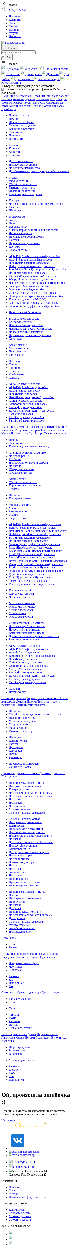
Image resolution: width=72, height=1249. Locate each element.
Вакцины (15, 895)
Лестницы (15, 966)
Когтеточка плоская (21, 593)
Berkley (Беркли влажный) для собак (32, 266)
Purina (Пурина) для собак (25, 407)
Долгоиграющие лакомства (26, 331)
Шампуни (15, 711)
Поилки (32, 701)
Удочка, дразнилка (20, 504)
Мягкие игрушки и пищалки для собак (33, 230)
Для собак (58, 773)
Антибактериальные (22, 928)
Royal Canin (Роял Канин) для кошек (32, 675)
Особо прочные (19, 249)
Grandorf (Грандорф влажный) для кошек (34, 544)
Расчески (14, 207)
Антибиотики (17, 872)
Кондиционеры (18, 740)
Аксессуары (23, 95)
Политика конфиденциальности (29, 1197)
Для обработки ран (21, 855)
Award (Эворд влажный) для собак (30, 259)
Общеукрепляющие (21, 469)
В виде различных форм (24, 963)
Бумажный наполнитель (24, 639)
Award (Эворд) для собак (24, 390)
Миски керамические (22, 1060)
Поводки (14, 135)
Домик (32, 1034)
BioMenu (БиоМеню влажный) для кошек (35, 534)
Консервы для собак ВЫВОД (27, 299)
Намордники (17, 138)
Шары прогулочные (21, 1047)
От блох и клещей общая (24, 818)
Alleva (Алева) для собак (24, 384)
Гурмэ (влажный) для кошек (26, 574)
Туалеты (14, 177)
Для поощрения (19, 456)
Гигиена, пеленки (12, 99)
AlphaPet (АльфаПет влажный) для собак (34, 256)
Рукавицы (15, 757)
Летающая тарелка (20, 233)
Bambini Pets (16, 982)
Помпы (13, 1024)
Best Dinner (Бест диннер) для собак (31, 397)
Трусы (13, 364)
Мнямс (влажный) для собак (26, 289)
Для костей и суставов (23, 164)
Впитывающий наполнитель (27, 626)
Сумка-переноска (20, 766)
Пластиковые (17, 351)
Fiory (12, 986)
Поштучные (9, 776)
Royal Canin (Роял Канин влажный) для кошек (38, 560)
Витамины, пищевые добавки (50, 95)
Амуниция (8, 95)
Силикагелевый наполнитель (27, 622)
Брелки (13, 145)
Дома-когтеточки (19, 597)
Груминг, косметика (37, 99)
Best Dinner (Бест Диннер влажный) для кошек (38, 530)
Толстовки (15, 367)
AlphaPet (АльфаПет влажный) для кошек (35, 524)
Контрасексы (17, 825)
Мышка (13, 514)
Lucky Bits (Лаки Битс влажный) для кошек (36, 550)
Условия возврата (20, 1219)
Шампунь (15, 210)
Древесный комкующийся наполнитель (34, 636)
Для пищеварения (20, 931)
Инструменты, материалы (25, 786)
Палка (13, 223)
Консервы (15, 102)
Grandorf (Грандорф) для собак (28, 403)
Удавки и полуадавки (22, 125)
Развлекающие (18, 511)
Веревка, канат (18, 226)
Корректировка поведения (25, 194)
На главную (8, 1120)
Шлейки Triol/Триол (21, 122)
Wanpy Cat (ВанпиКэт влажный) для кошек (36, 564)
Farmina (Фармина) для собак (27, 420)
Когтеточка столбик (21, 590)
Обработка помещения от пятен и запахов (35, 714)
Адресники (16, 151)
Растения (14, 1021)
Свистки (14, 155)
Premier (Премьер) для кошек (27, 679)
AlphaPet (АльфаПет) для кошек (29, 649)
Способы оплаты (19, 1212)
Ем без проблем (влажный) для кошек (32, 567)
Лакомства (22, 957)
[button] (9, 63)
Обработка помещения (23, 184)
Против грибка (18, 878)
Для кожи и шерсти (21, 161)
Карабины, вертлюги (22, 128)
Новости (14, 1187)
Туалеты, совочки (55, 433)
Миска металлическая (22, 606)
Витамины (8, 698)
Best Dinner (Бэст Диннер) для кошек (32, 655)
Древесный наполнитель (24, 629)
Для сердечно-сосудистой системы (30, 792)
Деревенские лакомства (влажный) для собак (37, 282)
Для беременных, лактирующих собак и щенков (39, 171)
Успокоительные (19, 809)
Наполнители (20, 433)
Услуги (13, 1193)
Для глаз (14, 865)
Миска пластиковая (21, 609)
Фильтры (14, 1014)
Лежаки (61, 430)
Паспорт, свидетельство (31, 704)
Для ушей (15, 868)
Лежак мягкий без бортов (25, 312)
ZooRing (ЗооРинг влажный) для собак (33, 302)
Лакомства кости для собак (26, 325)
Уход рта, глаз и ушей (22, 721)
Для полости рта (19, 858)
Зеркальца (15, 970)
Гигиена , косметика (14, 1034)
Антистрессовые (19, 848)
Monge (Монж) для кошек (25, 669)
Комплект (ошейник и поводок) (29, 446)
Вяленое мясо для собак (24, 318)
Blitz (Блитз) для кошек (23, 659)
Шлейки (14, 118)
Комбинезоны (17, 374)
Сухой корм (8, 109)
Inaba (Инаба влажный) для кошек (30, 547)
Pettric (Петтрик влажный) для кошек (32, 554)
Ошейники (16, 132)
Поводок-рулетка (19, 115)
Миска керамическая (22, 603)
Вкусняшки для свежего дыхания (30, 335)
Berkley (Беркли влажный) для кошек (32, 527)
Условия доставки (20, 1216)
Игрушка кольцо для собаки (26, 236)
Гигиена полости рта (22, 187)
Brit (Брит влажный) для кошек (28, 540)
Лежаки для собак (34, 102)
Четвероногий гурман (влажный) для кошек (36, 570)
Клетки (54, 953)
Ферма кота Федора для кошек (28, 580)
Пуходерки (16, 747)
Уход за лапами (18, 180)
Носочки (14, 361)
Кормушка (8, 957)
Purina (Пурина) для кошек (25, 672)
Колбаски (15, 459)
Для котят (15, 465)
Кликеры (14, 148)
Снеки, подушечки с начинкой (28, 452)
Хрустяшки (16, 338)
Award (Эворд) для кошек (25, 652)
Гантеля (14, 239)
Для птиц (46, 773)
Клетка (53, 1034)
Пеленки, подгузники (22, 190)
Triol (11, 1076)
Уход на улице (18, 727)
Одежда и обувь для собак (47, 105)
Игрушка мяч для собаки (24, 243)
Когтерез (14, 200)
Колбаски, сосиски (20, 321)
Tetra (12, 944)
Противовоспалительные (25, 882)
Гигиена (50, 426)
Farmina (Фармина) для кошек (27, 682)
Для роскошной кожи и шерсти (28, 462)
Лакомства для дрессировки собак (30, 328)
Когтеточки (48, 430)
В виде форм (17, 216)
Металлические (18, 348)
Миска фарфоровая (21, 616)
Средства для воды (29, 992)
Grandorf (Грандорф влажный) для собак (34, 306)
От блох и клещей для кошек (27, 812)
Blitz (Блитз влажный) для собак (29, 262)
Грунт (12, 1018)
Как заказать (17, 1209)
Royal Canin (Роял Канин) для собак (31, 410)
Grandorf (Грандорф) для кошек (28, 665)
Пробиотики (17, 901)
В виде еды (16, 1053)
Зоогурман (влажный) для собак (29, 286)
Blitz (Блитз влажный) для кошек (29, 537)
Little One (15, 1069)
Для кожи (15, 799)
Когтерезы (15, 750)
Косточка (14, 246)
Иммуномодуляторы (22, 862)
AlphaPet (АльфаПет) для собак (28, 387)
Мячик (13, 508)
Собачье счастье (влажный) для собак (32, 292)
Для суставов (17, 806)
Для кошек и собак (28, 773)
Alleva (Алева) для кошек (24, 645)
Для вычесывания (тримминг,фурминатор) (36, 203)
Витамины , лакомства (30, 426)
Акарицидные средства (23, 885)
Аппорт (14, 220)
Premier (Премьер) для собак (26, 417)
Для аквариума (51, 992)
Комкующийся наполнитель (26, 632)
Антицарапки (17, 478)
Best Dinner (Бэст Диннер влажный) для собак (38, 269)
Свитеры (14, 371)
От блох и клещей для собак (26, 921)
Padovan (14, 976)
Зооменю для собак (21, 413)
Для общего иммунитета (24, 167)
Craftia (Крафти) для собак (25, 400)
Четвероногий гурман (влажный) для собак (36, 296)
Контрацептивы (19, 789)
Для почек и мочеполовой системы (31, 796)
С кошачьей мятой (20, 472)
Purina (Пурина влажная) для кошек (31, 557)
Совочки (14, 688)
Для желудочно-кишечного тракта (30, 835)
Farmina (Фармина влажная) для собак (33, 276)
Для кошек (8, 773)
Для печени (16, 802)
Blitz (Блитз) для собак (23, 393)
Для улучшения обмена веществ (29, 852)
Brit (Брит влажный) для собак (28, 272)
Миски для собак (20, 105)
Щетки (13, 753)
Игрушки (21, 430)
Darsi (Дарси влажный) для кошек (30, 577)
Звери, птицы (17, 518)
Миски (6, 433)
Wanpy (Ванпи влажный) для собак (31, 279)
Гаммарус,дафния (20, 998)
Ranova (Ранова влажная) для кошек (31, 584)
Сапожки (14, 377)
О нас (12, 1190)
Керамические (18, 344)
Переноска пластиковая (24, 763)
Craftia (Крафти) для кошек (25, 662)
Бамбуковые (16, 354)
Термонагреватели (20, 1027)
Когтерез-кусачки (20, 498)
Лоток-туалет (17, 691)
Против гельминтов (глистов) (27, 782)
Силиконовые (17, 613)
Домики (32, 953)
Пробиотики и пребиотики (26, 828)
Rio (11, 979)
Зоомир (13, 947)
